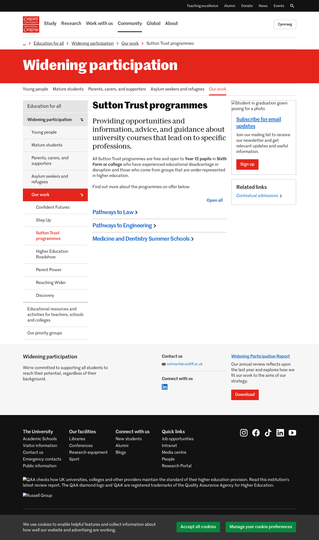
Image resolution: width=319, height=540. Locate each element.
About (171, 23)
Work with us (99, 23)
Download (245, 395)
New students (129, 439)
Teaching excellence (202, 6)
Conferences (81, 446)
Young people (35, 89)
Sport (74, 459)
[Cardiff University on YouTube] (292, 433)
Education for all (49, 44)
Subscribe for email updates (258, 123)
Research (71, 23)
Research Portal (176, 466)
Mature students (68, 89)
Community (130, 23)
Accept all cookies (198, 527)
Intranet (169, 446)
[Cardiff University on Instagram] (244, 433)
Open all (215, 200)
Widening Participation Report (260, 356)
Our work (130, 44)
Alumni (229, 6)
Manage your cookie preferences (261, 527)
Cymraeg (285, 24)
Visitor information (40, 446)
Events (279, 6)
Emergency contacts (42, 459)
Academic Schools (40, 439)
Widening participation (92, 44)
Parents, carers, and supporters (117, 89)
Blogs (121, 452)
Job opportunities (178, 439)
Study (50, 23)
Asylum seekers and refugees (177, 89)
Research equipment (88, 452)
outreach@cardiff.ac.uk (185, 364)
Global (153, 23)
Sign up (247, 164)
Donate (247, 6)
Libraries (77, 439)
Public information (40, 466)
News (263, 6)
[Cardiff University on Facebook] (256, 433)
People (168, 459)
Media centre (174, 452)
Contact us (33, 452)
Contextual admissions (257, 196)
